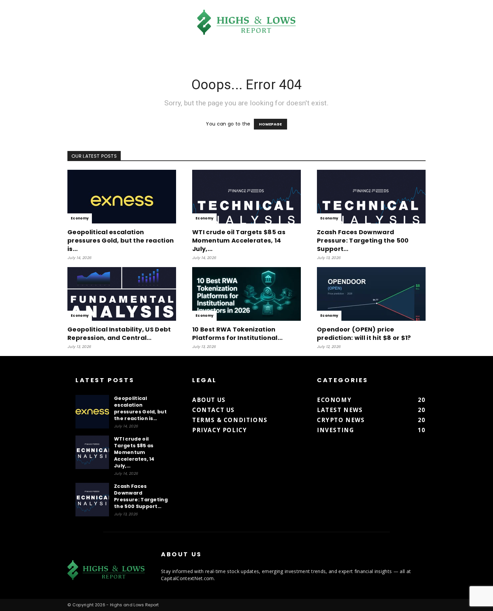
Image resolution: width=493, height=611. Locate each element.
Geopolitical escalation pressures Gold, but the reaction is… (120, 240)
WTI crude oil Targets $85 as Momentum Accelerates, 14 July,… (238, 240)
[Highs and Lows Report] (246, 22)
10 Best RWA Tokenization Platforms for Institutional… (237, 333)
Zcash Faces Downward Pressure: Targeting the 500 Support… (363, 240)
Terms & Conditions (230, 420)
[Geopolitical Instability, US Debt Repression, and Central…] (121, 294)
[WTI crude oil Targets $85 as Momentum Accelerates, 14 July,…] (246, 196)
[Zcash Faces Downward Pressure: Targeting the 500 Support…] (371, 196)
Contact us (213, 410)
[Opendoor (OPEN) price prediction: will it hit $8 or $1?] (371, 294)
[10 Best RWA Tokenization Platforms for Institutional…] (246, 294)
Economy (80, 218)
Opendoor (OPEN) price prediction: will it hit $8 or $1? (364, 333)
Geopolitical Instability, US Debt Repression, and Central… (119, 333)
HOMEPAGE (270, 124)
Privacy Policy (219, 430)
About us (209, 400)
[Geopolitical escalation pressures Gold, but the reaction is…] (121, 196)
